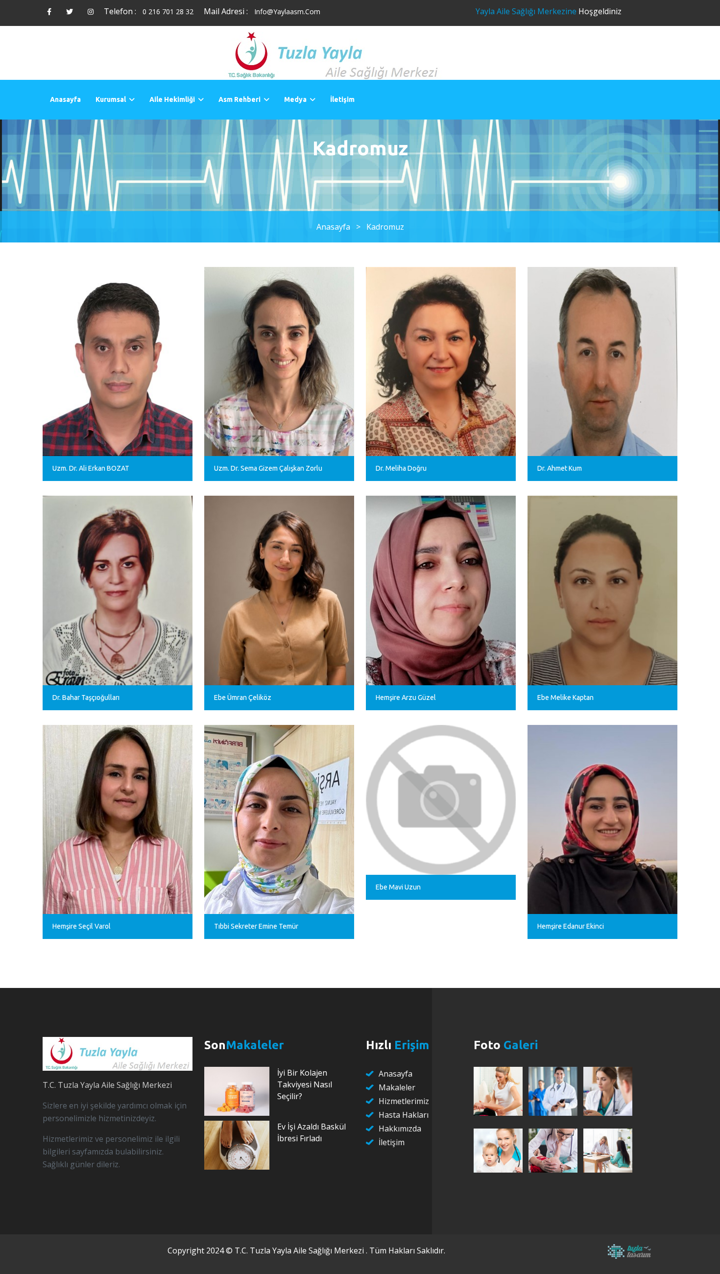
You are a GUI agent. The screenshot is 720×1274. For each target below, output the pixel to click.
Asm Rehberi (239, 99)
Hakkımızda (400, 1128)
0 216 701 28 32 (168, 11)
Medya (295, 99)
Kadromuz (385, 226)
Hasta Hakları (404, 1114)
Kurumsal (111, 99)
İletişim (342, 99)
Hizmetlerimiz (404, 1101)
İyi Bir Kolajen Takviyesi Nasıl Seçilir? (304, 1084)
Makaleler (397, 1087)
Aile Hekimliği (172, 99)
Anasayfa (65, 99)
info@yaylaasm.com (287, 11)
